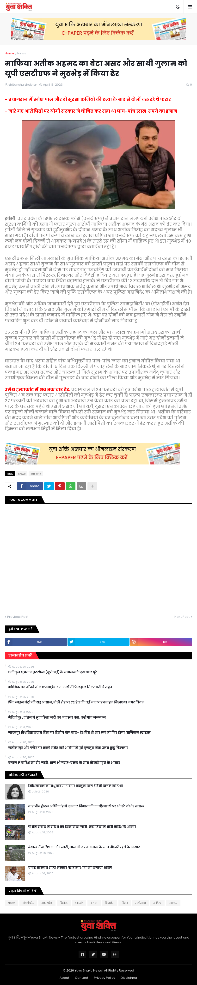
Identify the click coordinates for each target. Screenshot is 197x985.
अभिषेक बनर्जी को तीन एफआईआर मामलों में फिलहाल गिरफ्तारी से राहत (60, 687)
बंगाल (94, 903)
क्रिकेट (64, 903)
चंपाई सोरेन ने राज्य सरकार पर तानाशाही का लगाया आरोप (70, 868)
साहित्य (157, 903)
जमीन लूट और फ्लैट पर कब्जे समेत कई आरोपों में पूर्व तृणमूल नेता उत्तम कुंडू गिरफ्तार (68, 748)
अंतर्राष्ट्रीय (28, 903)
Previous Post (18, 616)
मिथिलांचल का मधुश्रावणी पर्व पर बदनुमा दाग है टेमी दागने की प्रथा (75, 786)
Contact (81, 977)
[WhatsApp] (70, 486)
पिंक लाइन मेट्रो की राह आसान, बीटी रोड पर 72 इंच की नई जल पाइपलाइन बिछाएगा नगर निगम (76, 702)
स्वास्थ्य (173, 903)
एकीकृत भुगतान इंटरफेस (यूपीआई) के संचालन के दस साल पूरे (52, 672)
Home (9, 53)
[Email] (81, 486)
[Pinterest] (60, 486)
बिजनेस (109, 903)
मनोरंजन (140, 903)
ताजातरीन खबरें (20, 655)
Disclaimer (129, 977)
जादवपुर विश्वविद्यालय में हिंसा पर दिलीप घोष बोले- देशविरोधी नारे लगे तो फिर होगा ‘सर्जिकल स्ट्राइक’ (79, 733)
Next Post (182, 616)
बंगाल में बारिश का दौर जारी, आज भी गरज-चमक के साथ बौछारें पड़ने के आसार (64, 763)
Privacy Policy (104, 977)
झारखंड (79, 903)
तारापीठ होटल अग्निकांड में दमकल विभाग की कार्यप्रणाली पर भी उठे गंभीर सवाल (86, 806)
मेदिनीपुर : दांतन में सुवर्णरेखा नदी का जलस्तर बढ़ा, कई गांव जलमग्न (57, 717)
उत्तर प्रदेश (36, 474)
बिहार (125, 903)
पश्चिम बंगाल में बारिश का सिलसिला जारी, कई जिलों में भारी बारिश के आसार (82, 827)
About (64, 977)
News (21, 53)
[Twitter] (49, 486)
